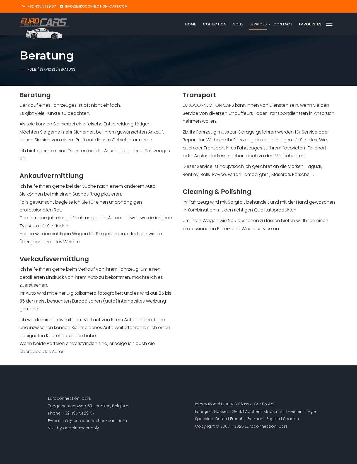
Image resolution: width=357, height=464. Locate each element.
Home (190, 24)
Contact (282, 24)
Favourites (310, 24)
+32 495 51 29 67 (42, 6)
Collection (214, 24)
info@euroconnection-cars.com (96, 6)
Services (258, 24)
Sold (238, 24)
